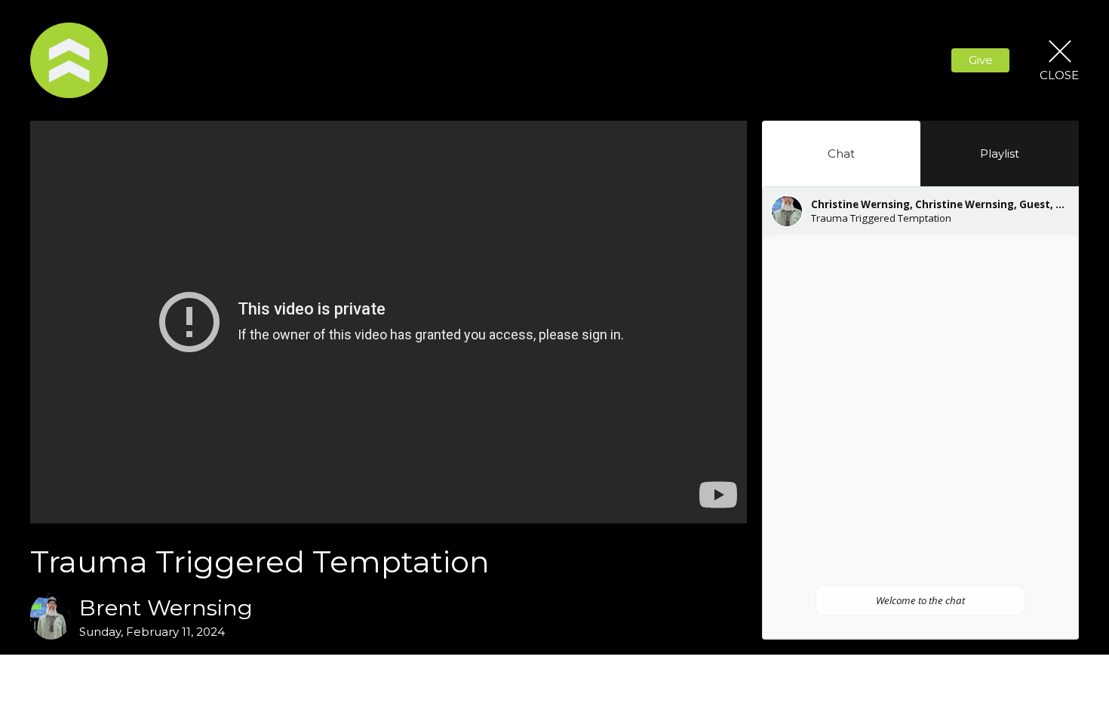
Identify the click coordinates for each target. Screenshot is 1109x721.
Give (981, 60)
